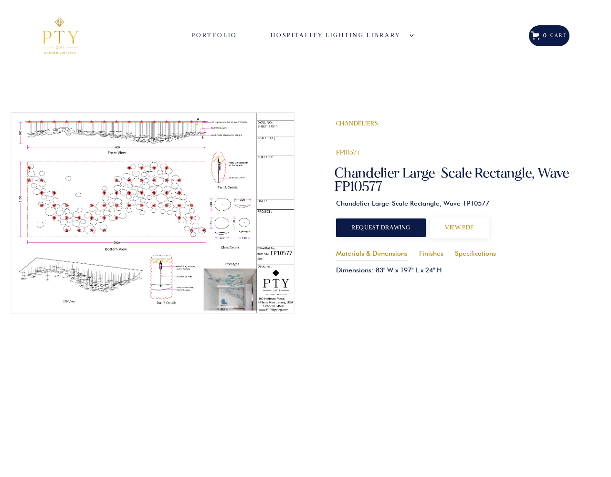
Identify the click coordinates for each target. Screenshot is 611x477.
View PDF (459, 227)
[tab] (372, 252)
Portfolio (214, 35)
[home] (79, 35)
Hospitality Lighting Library (335, 35)
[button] (328, 35)
